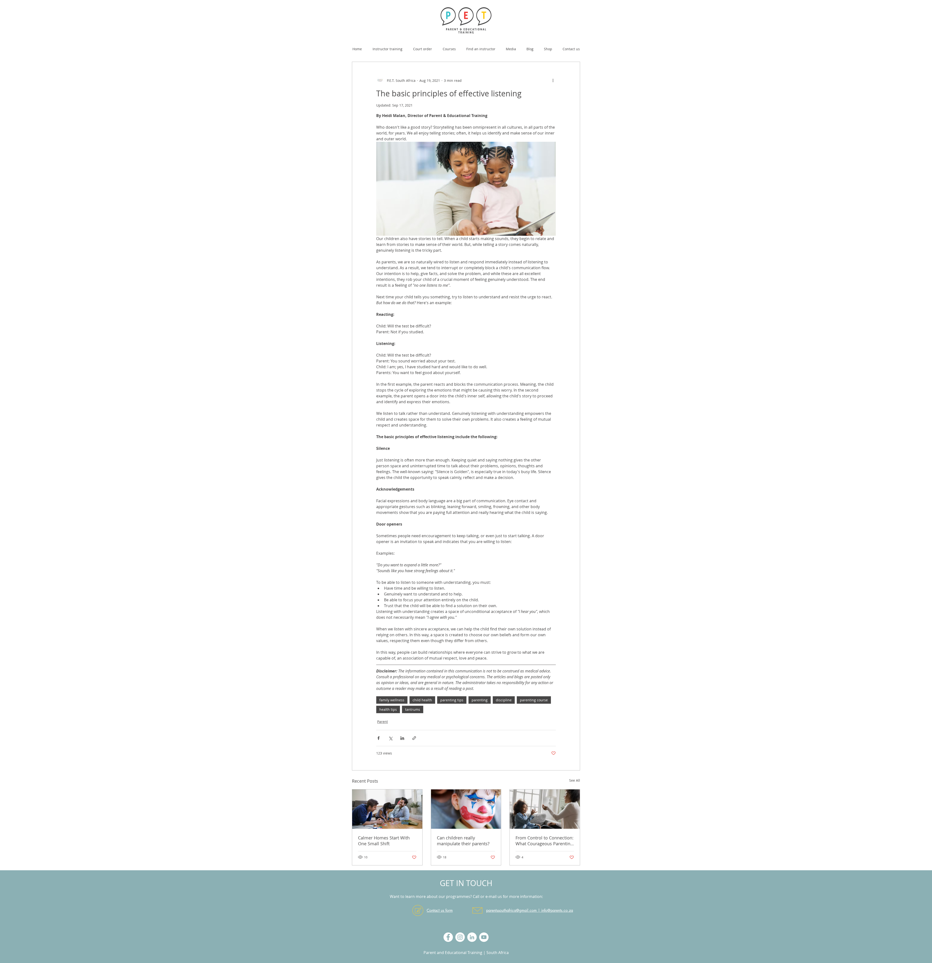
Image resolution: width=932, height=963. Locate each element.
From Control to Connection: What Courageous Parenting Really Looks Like (545, 840)
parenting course (534, 700)
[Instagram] (460, 937)
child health (422, 700)
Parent (382, 721)
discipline (504, 700)
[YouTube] (484, 937)
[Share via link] (414, 738)
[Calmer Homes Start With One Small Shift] (387, 809)
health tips (388, 709)
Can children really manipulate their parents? (463, 840)
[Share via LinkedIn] (402, 738)
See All (574, 780)
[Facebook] (448, 937)
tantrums (412, 709)
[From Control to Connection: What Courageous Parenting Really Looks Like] (545, 809)
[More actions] (553, 80)
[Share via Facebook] (378, 738)
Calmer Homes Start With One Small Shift (384, 840)
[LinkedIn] (472, 937)
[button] (449, 47)
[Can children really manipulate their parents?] (466, 809)
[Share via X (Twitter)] (390, 738)
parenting (480, 700)
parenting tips (451, 700)
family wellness (391, 700)
